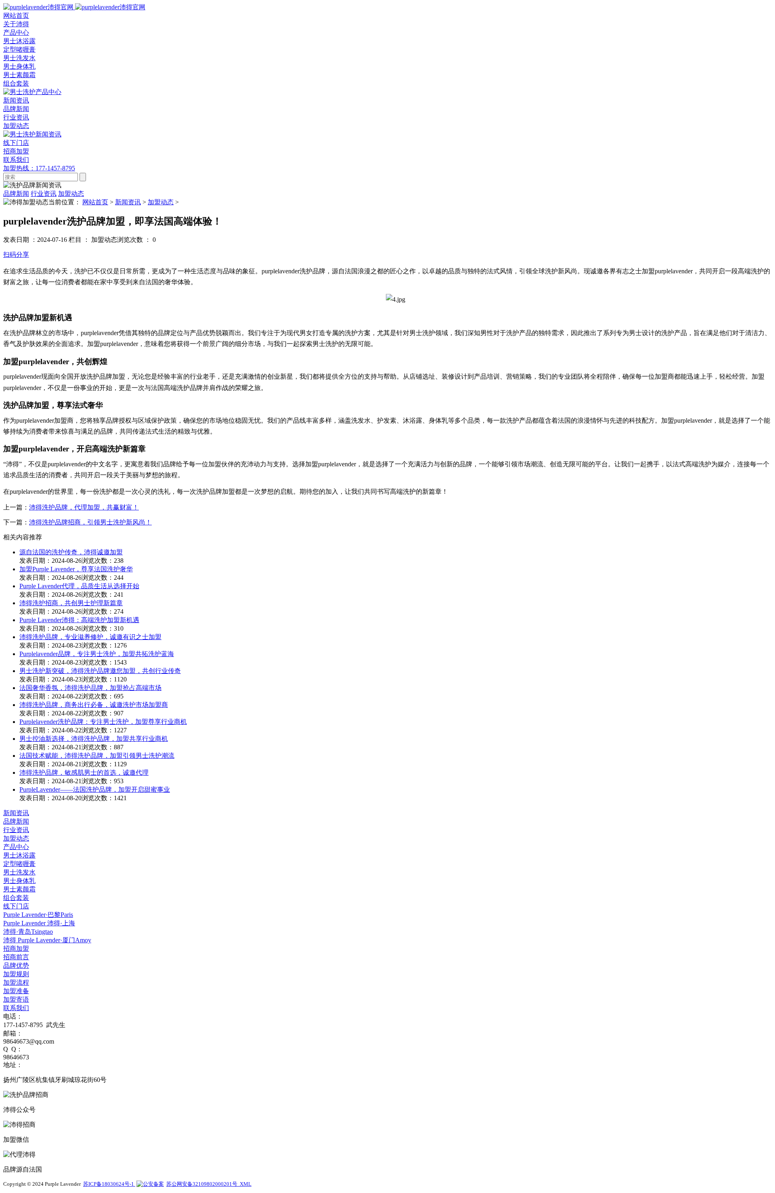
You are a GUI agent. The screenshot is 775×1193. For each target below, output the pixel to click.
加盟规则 (16, 974)
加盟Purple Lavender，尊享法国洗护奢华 (76, 569)
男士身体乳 (19, 66)
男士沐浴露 (19, 41)
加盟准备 (16, 991)
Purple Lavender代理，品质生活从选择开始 (79, 586)
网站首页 (95, 202)
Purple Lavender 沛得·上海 (39, 923)
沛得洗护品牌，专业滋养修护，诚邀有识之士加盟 (90, 636)
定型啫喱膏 (19, 49)
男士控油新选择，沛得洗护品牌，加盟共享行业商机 (93, 738)
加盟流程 (16, 982)
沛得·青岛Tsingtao (28, 931)
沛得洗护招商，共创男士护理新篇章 (71, 603)
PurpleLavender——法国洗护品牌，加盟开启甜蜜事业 (94, 789)
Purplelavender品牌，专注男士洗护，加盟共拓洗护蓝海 (96, 653)
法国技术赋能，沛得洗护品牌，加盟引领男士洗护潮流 (96, 755)
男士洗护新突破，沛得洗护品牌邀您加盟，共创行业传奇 (100, 670)
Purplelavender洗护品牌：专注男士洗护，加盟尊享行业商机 (103, 721)
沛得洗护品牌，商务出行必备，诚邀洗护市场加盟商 (93, 704)
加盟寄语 (16, 999)
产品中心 (16, 846)
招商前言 (16, 957)
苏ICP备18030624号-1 (109, 1184)
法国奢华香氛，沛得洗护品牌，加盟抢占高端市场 (90, 687)
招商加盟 (16, 948)
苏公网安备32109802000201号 (203, 1184)
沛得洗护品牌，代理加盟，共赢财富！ (84, 507)
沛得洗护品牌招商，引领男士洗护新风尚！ (90, 522)
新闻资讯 (128, 202)
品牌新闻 (16, 108)
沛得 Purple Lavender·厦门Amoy (47, 940)
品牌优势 (16, 965)
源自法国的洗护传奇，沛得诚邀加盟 (71, 552)
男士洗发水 (19, 58)
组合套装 (16, 83)
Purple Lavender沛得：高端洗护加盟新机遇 (79, 619)
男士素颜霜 (19, 74)
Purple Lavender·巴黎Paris (38, 914)
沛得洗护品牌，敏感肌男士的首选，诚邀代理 (84, 772)
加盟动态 (16, 125)
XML (245, 1184)
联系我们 (16, 1007)
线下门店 (16, 906)
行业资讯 (16, 117)
